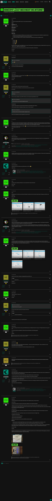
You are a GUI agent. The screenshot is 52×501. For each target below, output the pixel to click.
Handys (40, 145)
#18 (50, 357)
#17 (50, 341)
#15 (50, 302)
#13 (50, 274)
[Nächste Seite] (7, 15)
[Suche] (49, 2)
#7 (50, 151)
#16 (50, 324)
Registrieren (46, 1)
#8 (50, 163)
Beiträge (3, 68)
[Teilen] (50, 15)
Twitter (30, 146)
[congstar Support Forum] (4, 2)
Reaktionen (3, 66)
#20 (50, 397)
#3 (50, 72)
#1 (50, 18)
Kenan (26, 213)
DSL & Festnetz (36, 145)
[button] (37, 2)
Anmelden (41, 1)
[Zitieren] (50, 52)
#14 (50, 291)
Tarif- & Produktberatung (25, 145)
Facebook (26, 146)
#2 (50, 55)
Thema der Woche (18, 146)
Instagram (33, 146)
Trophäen (3, 67)
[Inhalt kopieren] (49, 278)
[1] (13, 279)
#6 (50, 135)
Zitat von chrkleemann (16, 60)
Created (23, 146)
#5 (50, 119)
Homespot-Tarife (31, 145)
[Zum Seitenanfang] (51, 500)
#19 (50, 369)
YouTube (37, 146)
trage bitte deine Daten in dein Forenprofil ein (41, 144)
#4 (50, 84)
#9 (50, 179)
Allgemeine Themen (18, 145)
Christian (27, 335)
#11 (50, 219)
